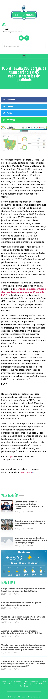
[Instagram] (26, 38)
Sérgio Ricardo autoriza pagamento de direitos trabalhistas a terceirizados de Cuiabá (29, 505)
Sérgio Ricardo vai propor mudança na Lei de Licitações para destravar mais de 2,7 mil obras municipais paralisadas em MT (23, 663)
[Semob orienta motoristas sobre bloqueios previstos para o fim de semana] (7, 529)
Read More (26, 472)
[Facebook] (21, 38)
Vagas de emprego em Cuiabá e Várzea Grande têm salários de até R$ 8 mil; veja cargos (31, 540)
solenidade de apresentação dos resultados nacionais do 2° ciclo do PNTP (23, 292)
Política (30, 512)
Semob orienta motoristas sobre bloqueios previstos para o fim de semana (30, 523)
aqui (10, 456)
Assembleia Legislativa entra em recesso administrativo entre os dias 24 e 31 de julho (21, 632)
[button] (24, 56)
